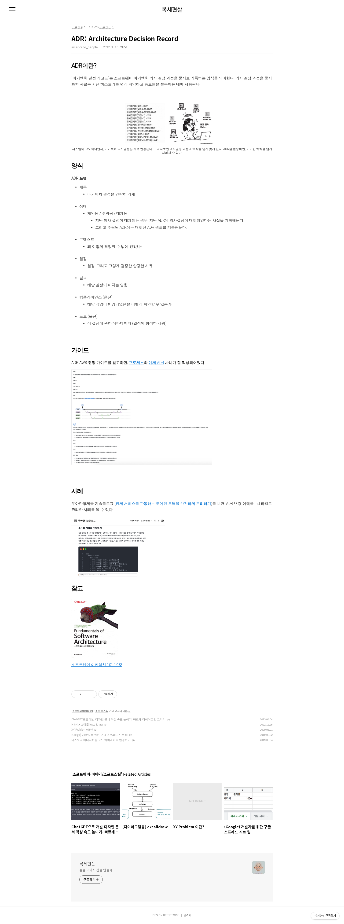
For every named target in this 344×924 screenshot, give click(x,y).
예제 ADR (156, 362)
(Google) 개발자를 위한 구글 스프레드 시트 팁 (99, 735)
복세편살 (172, 9)
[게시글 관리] (92, 694)
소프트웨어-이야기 (82, 711)
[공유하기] (86, 694)
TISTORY (173, 915)
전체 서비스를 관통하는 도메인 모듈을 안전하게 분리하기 (163, 503)
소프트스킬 (101, 711)
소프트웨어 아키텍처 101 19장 (96, 665)
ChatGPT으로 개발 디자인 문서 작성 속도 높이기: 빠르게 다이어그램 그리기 (118, 719)
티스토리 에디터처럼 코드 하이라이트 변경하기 (100, 740)
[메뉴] (12, 9)
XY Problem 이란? (82, 729)
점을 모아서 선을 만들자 (95, 870)
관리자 (187, 915)
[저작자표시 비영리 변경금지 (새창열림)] (123, 694)
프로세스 (136, 362)
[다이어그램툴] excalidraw (87, 724)
